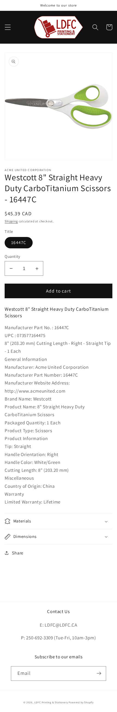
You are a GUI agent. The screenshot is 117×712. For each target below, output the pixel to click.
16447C (18, 242)
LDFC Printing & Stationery (51, 702)
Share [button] (17, 553)
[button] (8, 27)
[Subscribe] (99, 673)
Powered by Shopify (81, 702)
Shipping (11, 221)
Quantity (12, 256)
